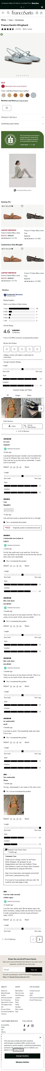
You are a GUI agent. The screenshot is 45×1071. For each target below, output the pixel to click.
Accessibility (5, 1025)
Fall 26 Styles (19, 995)
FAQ (31, 995)
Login (31, 993)
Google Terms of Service (18, 977)
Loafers (17, 998)
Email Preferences (36, 1000)
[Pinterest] (24, 1031)
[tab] (21, 7)
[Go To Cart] (41, 13)
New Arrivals (19, 993)
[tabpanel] (22, 3)
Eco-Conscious (6, 1000)
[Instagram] (32, 1027)
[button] (22, 117)
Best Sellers (19, 991)
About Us (4, 991)
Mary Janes (19, 1009)
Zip (2, 1030)
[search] (8, 14)
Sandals (18, 1007)
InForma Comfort (6, 998)
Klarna (3, 1032)
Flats (16, 1002)
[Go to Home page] (22, 13)
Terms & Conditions (7, 1012)
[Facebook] (24, 1027)
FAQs (3, 1027)
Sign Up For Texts (7, 1002)
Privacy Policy (5, 1009)
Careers (3, 1014)
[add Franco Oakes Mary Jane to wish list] (22, 206)
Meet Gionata (5, 993)
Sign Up (34, 970)
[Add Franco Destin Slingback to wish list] (7, 108)
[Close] (40, 1037)
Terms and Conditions (37, 998)
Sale (16, 1012)
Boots (17, 1000)
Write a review (27, 29)
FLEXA (3, 995)
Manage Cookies (22, 1062)
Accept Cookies (22, 1056)
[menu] (3, 14)
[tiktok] (28, 1027)
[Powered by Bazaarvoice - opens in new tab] (22, 190)
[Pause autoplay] (42, 7)
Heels (17, 1005)
